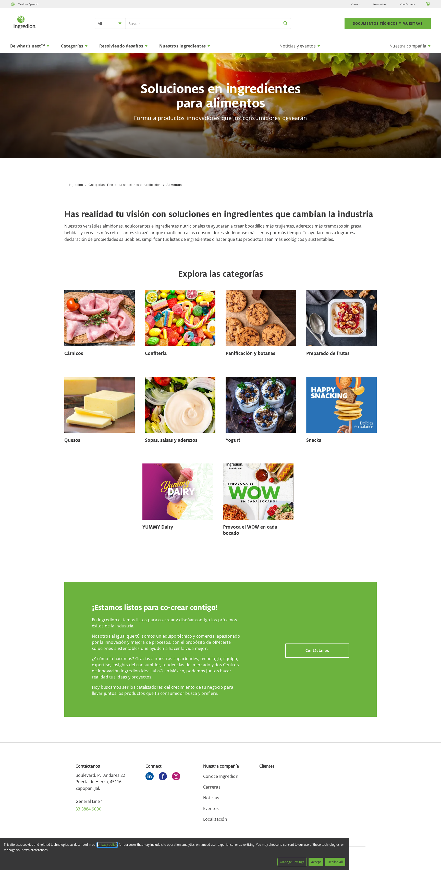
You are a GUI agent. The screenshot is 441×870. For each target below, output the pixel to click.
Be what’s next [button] (27, 46)
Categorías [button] (72, 46)
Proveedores (380, 4)
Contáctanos (407, 4)
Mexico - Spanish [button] (28, 4)
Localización (215, 819)
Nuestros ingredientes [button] (182, 46)
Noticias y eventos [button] (297, 46)
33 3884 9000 (88, 809)
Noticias (211, 798)
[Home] (24, 30)
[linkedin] (150, 777)
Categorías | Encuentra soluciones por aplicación (125, 185)
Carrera (355, 4)
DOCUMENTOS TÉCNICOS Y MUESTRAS (388, 23)
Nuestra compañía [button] (407, 46)
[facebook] (164, 777)
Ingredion (76, 185)
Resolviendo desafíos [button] (121, 46)
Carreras (211, 787)
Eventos (211, 808)
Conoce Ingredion (220, 776)
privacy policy (107, 844)
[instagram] (177, 777)
